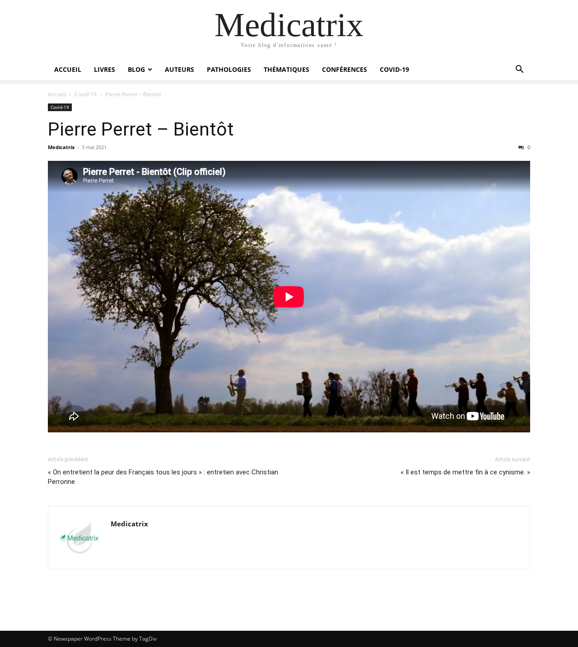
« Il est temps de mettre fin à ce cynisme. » (465, 472)
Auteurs (179, 69)
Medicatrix (61, 147)
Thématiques (286, 69)
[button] (519, 70)
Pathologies (229, 69)
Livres (104, 69)
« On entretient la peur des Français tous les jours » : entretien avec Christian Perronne (163, 477)
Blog (136, 69)
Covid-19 (394, 69)
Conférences (344, 69)
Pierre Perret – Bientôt (141, 129)
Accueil (67, 69)
